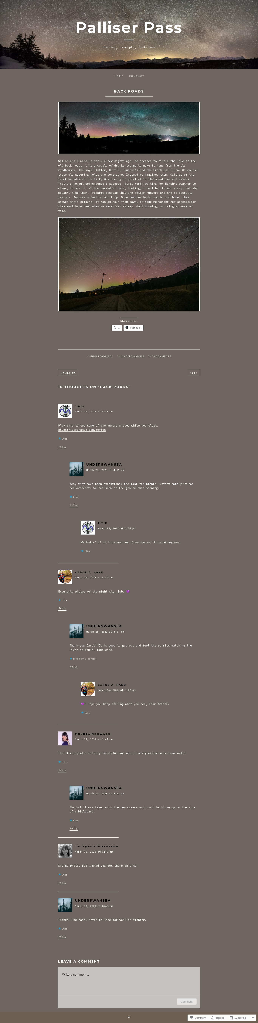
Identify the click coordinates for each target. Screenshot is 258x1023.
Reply (62, 446)
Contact (136, 76)
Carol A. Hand (89, 572)
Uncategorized (101, 356)
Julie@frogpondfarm (97, 846)
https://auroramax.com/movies (82, 429)
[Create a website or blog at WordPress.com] (129, 1017)
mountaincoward (92, 733)
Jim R (80, 406)
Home (119, 76)
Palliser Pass (129, 27)
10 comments (161, 356)
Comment (187, 1001)
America (69, 373)
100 (192, 373)
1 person (90, 658)
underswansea (133, 356)
